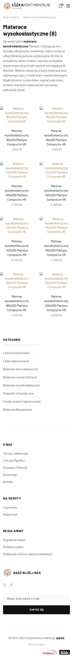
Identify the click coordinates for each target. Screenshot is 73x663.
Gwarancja (10, 474)
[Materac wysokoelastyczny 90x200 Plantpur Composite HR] (56, 115)
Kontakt (8, 482)
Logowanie (10, 507)
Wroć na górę (36, 644)
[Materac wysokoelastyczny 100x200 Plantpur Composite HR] (16, 170)
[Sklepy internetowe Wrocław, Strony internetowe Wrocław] (60, 638)
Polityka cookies (13, 547)
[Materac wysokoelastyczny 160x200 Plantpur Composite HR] (56, 225)
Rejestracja (10, 514)
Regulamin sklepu (14, 540)
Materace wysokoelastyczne (39, 17)
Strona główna (11, 17)
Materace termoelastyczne (20, 369)
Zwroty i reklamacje (15, 453)
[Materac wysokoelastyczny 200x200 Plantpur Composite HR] (56, 280)
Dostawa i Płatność (15, 467)
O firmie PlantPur (14, 460)
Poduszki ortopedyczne (18, 393)
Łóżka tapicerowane (16, 361)
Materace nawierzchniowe (20, 377)
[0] (60, 6)
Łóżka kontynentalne (16, 353)
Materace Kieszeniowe (17, 409)
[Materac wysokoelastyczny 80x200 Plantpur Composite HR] (16, 115)
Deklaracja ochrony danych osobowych (28, 554)
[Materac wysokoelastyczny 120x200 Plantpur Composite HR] (56, 170)
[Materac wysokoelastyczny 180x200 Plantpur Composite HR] (16, 280)
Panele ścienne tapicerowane (22, 401)
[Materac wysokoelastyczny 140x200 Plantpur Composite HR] (16, 225)
